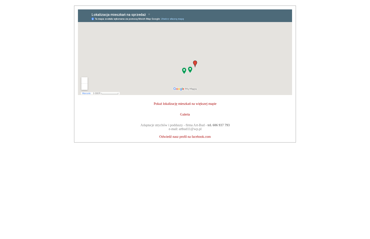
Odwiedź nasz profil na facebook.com (185, 136)
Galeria (185, 114)
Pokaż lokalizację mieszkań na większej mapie (185, 103)
